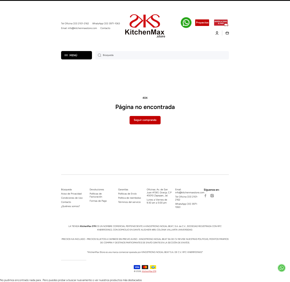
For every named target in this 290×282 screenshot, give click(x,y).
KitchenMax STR (149, 271)
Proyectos (202, 22)
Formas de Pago (98, 200)
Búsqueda (66, 189)
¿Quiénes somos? (70, 206)
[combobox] (162, 55)
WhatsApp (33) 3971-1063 (186, 205)
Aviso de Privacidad (71, 193)
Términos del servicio (129, 202)
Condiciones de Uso (72, 197)
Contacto (66, 202)
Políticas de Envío (127, 193)
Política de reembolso (129, 197)
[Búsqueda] (98, 55)
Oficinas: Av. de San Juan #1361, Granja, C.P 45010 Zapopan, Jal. (159, 192)
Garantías (123, 189)
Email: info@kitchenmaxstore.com (189, 191)
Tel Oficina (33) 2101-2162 (186, 198)
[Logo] (145, 26)
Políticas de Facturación (96, 195)
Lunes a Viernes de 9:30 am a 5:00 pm (157, 201)
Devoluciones (97, 189)
